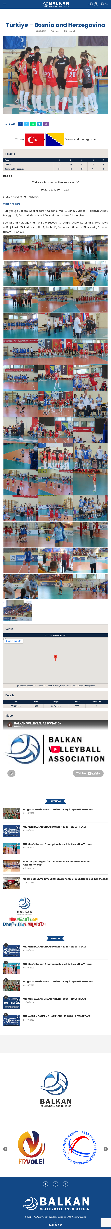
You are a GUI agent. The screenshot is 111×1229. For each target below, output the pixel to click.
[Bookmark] (18, 811)
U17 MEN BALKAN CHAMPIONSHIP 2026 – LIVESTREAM (54, 826)
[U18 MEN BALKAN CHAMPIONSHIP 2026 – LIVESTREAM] (11, 1003)
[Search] (106, 4)
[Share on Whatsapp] (33, 124)
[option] (31, 1148)
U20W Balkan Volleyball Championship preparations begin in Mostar (65, 879)
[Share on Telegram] (39, 124)
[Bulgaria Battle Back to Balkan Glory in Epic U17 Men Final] (11, 813)
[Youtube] (102, 4)
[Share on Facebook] (20, 124)
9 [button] (63, 1169)
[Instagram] (96, 4)
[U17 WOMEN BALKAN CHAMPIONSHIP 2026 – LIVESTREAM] (11, 1020)
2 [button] (45, 1169)
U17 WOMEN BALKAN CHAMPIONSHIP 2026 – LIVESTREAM (56, 1016)
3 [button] (48, 1169)
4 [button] (50, 1169)
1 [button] (42, 1169)
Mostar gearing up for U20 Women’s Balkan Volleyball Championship (56, 863)
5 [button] (53, 1169)
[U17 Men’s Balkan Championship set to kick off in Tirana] (11, 848)
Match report (11, 204)
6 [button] (55, 1169)
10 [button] (66, 1169)
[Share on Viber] (46, 124)
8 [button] (61, 1169)
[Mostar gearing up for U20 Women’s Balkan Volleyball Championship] (11, 866)
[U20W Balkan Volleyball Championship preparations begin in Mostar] (11, 883)
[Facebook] (91, 4)
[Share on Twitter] (26, 124)
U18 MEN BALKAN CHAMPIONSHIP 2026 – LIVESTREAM (54, 998)
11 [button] (68, 1169)
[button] (5, 1149)
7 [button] (58, 1169)
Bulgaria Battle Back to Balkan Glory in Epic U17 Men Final (58, 809)
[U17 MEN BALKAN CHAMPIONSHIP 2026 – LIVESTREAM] (11, 831)
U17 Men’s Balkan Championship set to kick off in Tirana (57, 844)
